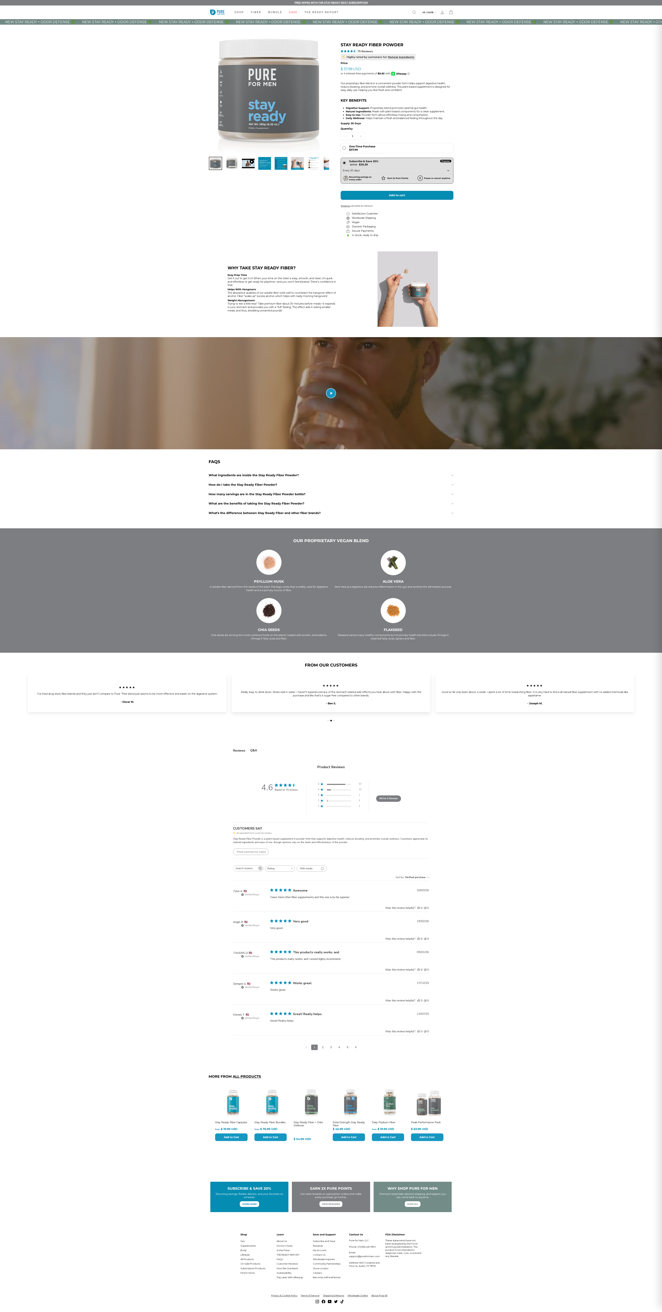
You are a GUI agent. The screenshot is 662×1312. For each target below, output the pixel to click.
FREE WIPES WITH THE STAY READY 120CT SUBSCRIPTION (331, 2)
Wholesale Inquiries (324, 1259)
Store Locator (321, 1268)
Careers (317, 1272)
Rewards (318, 1245)
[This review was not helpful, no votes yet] (425, 908)
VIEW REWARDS (331, 1204)
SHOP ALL (412, 1204)
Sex (242, 1241)
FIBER (256, 12)
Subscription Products (252, 1268)
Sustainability (284, 1272)
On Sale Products (250, 1263)
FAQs (280, 1259)
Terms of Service (310, 1295)
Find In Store (247, 1272)
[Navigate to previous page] (306, 1047)
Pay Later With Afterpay (290, 1277)
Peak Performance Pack (426, 1122)
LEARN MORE (249, 1204)
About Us (282, 1241)
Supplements (248, 1245)
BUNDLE (275, 12)
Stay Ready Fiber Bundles (269, 1122)
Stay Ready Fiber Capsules (231, 1122)
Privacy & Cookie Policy (284, 1295)
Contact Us (319, 1254)
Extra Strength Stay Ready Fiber (349, 1124)
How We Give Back (287, 1268)
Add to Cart (231, 1137)
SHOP (239, 12)
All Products (247, 1076)
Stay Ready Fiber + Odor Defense (308, 1124)
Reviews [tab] (239, 750)
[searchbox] (245, 868)
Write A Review (388, 798)
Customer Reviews (287, 1263)
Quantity (347, 128)
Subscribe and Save (324, 1241)
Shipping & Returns (333, 1295)
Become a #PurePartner (327, 1277)
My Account (319, 1250)
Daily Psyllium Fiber (383, 1122)
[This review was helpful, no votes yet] (419, 908)
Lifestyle (245, 1254)
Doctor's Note (285, 1245)
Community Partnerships (326, 1263)
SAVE (293, 12)
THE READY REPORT (321, 12)
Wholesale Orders (358, 1295)
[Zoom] (269, 93)
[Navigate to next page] (356, 1047)
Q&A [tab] (253, 750)
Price (344, 63)
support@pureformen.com (364, 1256)
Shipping (345, 205)
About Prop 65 (379, 1295)
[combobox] (280, 868)
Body (243, 1250)
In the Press (283, 1250)
